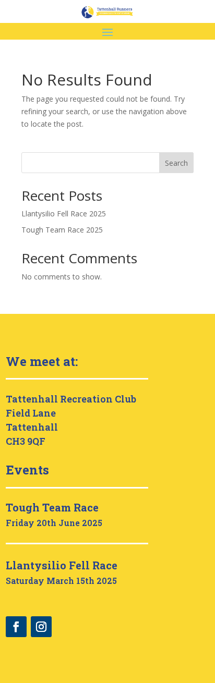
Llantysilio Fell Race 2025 (63, 213)
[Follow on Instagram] (41, 626)
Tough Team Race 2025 (62, 230)
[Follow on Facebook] (16, 626)
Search (176, 163)
